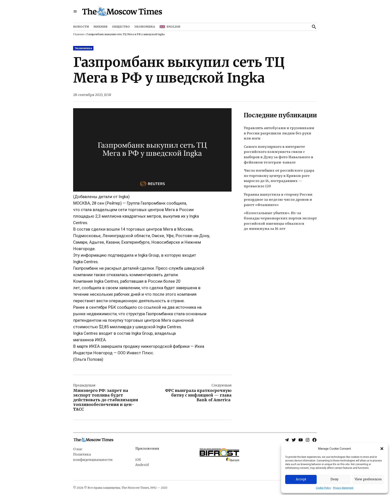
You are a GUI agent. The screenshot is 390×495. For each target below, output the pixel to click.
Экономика (144, 26)
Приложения (147, 448)
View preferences (368, 479)
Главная (78, 34)
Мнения (100, 26)
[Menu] (75, 11)
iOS (138, 460)
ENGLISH (173, 26)
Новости (81, 26)
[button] (382, 449)
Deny (334, 479)
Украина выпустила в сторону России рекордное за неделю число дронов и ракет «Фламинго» (278, 199)
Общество (121, 26)
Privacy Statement (343, 487)
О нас (77, 449)
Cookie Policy (323, 487)
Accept (301, 479)
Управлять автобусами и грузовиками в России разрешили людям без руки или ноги (279, 133)
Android (142, 465)
